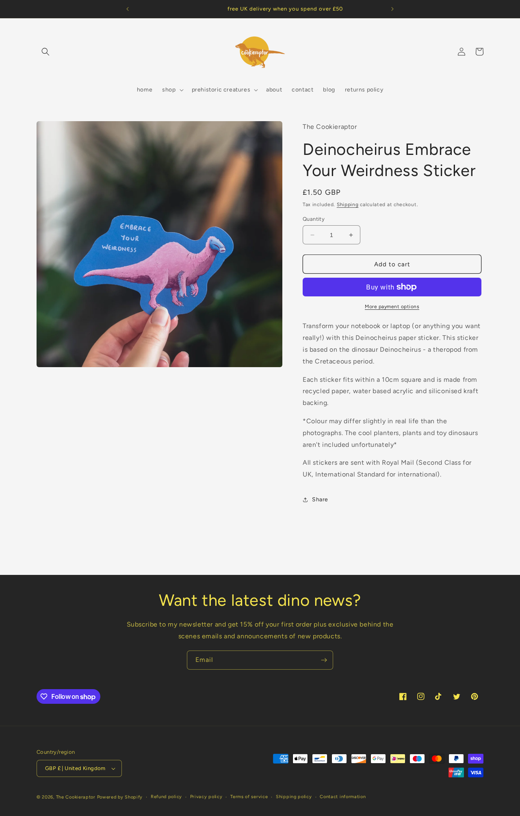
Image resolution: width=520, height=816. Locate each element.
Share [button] (320, 499)
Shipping (348, 204)
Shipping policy (294, 796)
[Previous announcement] (127, 9)
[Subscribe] (324, 660)
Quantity (314, 219)
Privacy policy (206, 796)
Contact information (343, 796)
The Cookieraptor (75, 797)
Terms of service (249, 796)
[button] (45, 52)
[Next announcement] (392, 9)
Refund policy (166, 796)
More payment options (392, 306)
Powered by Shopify (120, 797)
